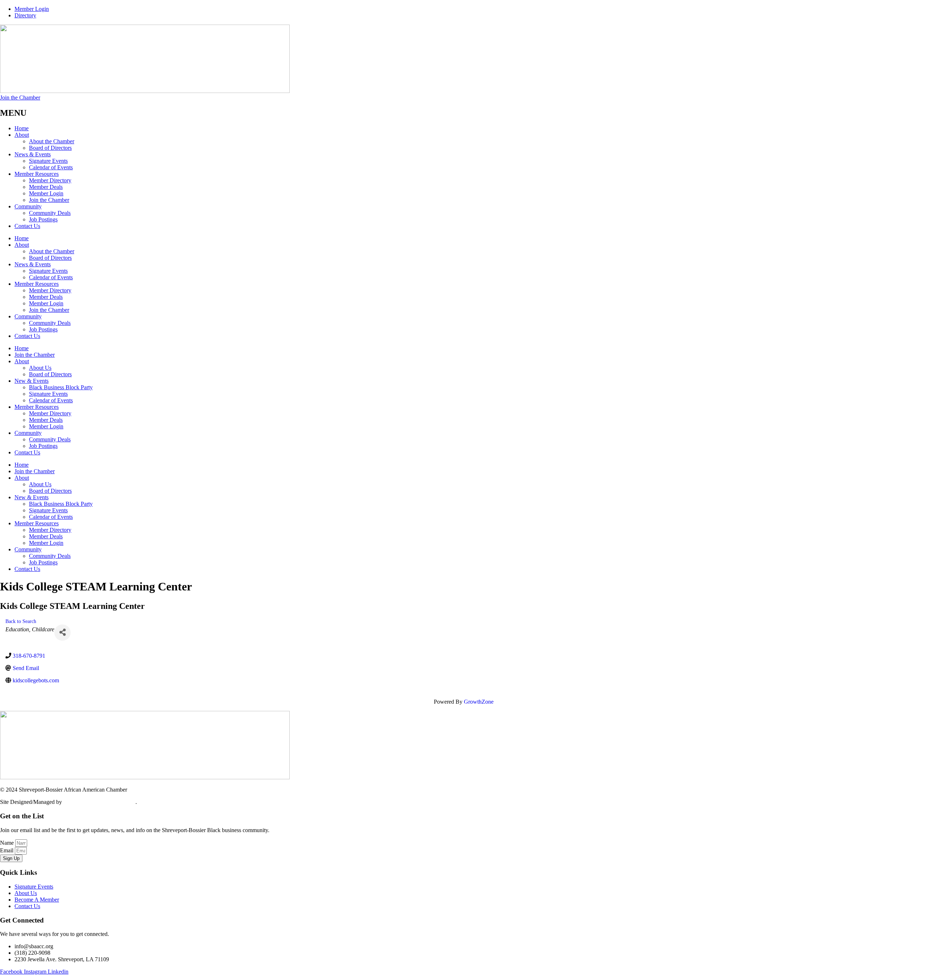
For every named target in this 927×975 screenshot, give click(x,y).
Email (7, 850)
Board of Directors (50, 148)
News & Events (32, 154)
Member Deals (46, 187)
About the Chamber (51, 141)
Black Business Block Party (61, 387)
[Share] (62, 632)
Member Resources (36, 174)
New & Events (31, 381)
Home (21, 128)
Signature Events (48, 161)
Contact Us (27, 226)
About (21, 135)
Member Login (46, 193)
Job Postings (43, 219)
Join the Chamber (49, 200)
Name (7, 843)
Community (28, 206)
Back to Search (20, 621)
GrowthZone (479, 702)
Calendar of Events (51, 167)
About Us (40, 368)
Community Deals (50, 213)
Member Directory (50, 180)
